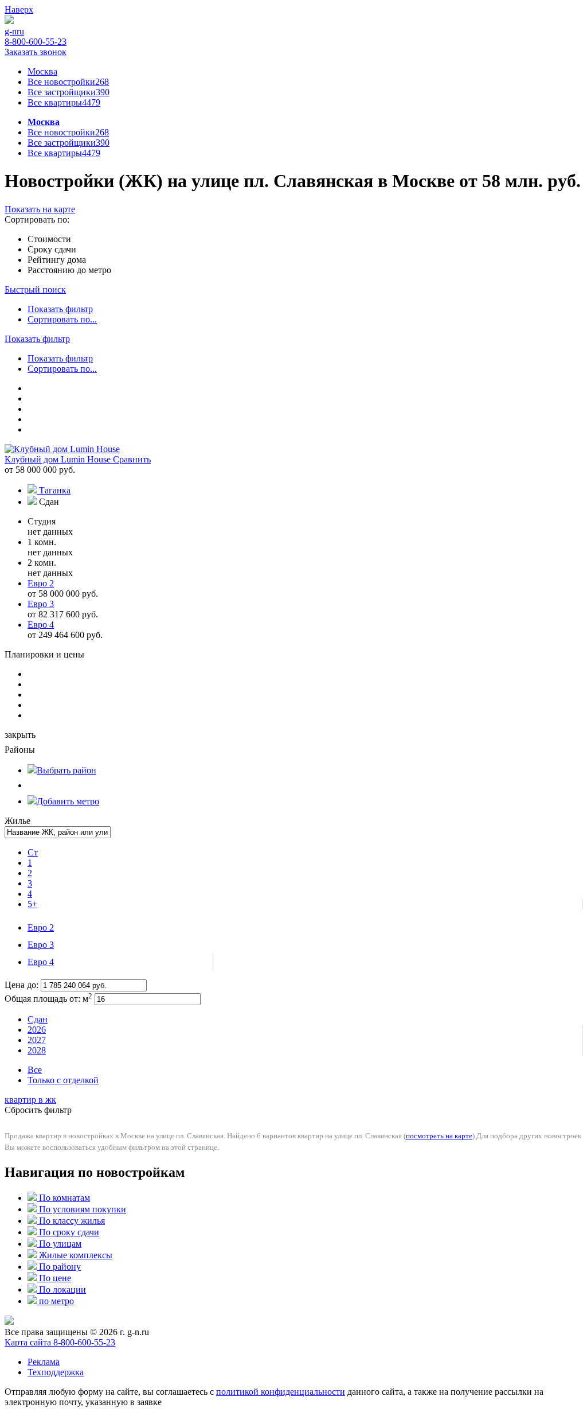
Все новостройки (68, 82)
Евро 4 (41, 962)
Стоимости (49, 239)
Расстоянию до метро (69, 270)
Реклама (44, 1362)
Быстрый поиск (35, 289)
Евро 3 (41, 945)
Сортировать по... (62, 319)
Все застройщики (68, 92)
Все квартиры (64, 102)
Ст (33, 852)
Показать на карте (40, 209)
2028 (37, 1050)
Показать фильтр (60, 309)
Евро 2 (41, 927)
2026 (37, 1029)
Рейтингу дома (57, 259)
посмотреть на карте (439, 1135)
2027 (37, 1040)
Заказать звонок (35, 52)
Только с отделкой (63, 1080)
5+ (32, 904)
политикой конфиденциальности (280, 1392)
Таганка (55, 490)
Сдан (38, 1019)
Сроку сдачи (52, 249)
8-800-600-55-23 (35, 41)
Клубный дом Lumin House (59, 459)
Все (35, 1070)
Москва (42, 71)
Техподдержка (56, 1372)
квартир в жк (30, 1099)
